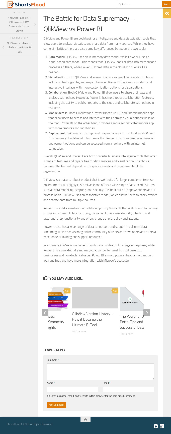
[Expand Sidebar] (167, 13)
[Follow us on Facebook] (156, 426)
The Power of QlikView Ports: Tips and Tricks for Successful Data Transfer (139, 322)
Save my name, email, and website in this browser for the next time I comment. (93, 395)
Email (106, 382)
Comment (53, 359)
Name (51, 382)
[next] (146, 312)
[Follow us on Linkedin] (162, 426)
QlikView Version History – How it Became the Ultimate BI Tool (92, 319)
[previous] (45, 312)
